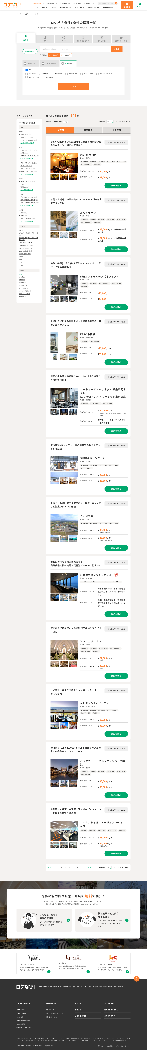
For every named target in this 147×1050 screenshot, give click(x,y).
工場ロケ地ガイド (88, 1038)
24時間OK (22, 280)
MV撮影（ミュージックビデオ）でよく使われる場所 (28, 1038)
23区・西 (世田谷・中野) (26, 245)
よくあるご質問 (66, 3)
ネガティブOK (23, 285)
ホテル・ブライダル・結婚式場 (28, 163)
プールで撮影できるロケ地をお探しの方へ (103, 1038)
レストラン (25, 134)
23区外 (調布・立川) (25, 254)
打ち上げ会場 (79, 8)
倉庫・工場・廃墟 (27, 218)
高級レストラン (26, 137)
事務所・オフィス (27, 181)
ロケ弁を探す (20, 1017)
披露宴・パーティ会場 (28, 171)
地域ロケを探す (21, 1013)
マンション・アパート (28, 150)
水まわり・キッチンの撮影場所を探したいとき (116, 1041)
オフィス (21, 179)
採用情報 (110, 1046)
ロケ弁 (53, 8)
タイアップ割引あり (25, 291)
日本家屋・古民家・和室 (29, 156)
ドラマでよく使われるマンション (121, 1038)
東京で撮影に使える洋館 (74, 1041)
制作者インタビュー (52, 1017)
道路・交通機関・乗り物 (29, 203)
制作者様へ (79, 1010)
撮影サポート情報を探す (24, 1028)
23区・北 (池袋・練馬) (25, 251)
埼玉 (20, 259)
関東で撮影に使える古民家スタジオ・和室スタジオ (56, 1041)
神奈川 (21, 257)
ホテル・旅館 (26, 166)
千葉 (20, 262)
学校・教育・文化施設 (28, 197)
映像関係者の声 (108, 8)
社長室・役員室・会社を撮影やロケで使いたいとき (93, 1041)
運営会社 (100, 1046)
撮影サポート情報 (94, 8)
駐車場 (24, 215)
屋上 (23, 213)
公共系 (21, 194)
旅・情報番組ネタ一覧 (23, 1020)
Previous (49, 163)
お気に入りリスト (90, 3)
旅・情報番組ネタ (65, 8)
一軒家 (24, 153)
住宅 (20, 147)
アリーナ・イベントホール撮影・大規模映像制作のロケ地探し (69, 1038)
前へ (49, 867)
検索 (74, 86)
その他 (21, 210)
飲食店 (21, 132)
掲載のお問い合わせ (111, 1010)
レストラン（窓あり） (28, 140)
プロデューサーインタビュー (55, 1013)
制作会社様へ (51, 3)
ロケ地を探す (20, 1010)
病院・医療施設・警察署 (29, 200)
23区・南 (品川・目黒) (25, 243)
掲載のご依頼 (37, 3)
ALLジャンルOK (23, 288)
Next (79, 163)
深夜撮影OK (22, 297)
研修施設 (25, 187)
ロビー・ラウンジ (27, 168)
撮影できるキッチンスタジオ (37, 1041)
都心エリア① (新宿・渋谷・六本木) (28, 234)
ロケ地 (36, 8)
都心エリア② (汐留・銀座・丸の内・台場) (28, 239)
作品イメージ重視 (24, 294)
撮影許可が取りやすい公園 (47, 1038)
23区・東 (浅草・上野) (25, 248)
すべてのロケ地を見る (27, 123)
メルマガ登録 (77, 3)
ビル (23, 184)
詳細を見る (116, 185)
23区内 (21, 230)
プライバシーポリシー (123, 1046)
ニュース (78, 1004)
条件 (26, 14)
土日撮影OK (22, 282)
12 (85, 867)
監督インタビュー (51, 1010)
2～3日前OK (22, 277)
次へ (89, 867)
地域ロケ (45, 8)
